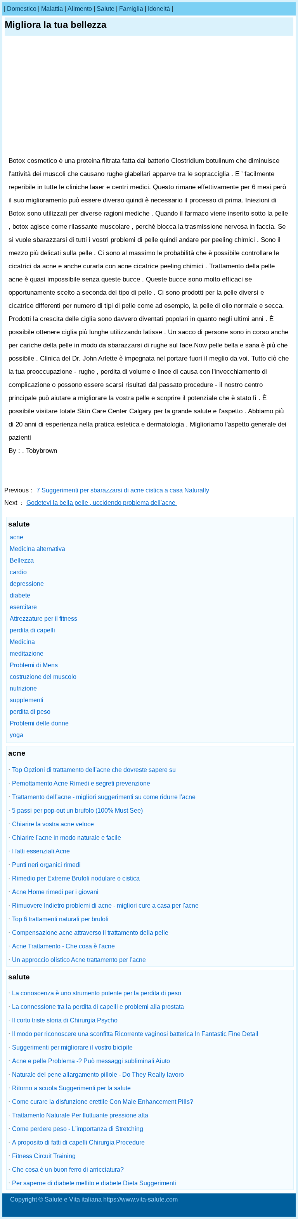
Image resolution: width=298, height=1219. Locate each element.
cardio (18, 572)
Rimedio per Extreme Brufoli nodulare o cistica (76, 878)
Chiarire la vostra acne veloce (53, 824)
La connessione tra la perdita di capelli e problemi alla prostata (98, 1006)
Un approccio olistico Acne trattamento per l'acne (79, 960)
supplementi (26, 700)
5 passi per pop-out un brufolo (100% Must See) (77, 810)
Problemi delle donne (39, 723)
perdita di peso (30, 711)
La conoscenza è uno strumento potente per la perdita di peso (96, 993)
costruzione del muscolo (43, 676)
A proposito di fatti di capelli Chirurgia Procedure (78, 1142)
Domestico (21, 8)
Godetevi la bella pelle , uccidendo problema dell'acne (101, 502)
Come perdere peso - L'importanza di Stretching (77, 1129)
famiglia (131, 8)
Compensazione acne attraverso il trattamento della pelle (90, 932)
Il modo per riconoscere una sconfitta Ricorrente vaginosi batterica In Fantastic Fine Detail (135, 1034)
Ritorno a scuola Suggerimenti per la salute (71, 1088)
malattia (52, 8)
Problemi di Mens (34, 665)
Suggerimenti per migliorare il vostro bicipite (72, 1047)
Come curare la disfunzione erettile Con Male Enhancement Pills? (102, 1101)
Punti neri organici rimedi (46, 865)
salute (105, 8)
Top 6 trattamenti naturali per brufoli (60, 919)
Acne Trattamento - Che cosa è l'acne (63, 946)
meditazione (26, 653)
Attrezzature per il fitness (43, 618)
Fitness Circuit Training (44, 1156)
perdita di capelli (32, 630)
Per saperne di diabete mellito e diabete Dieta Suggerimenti (94, 1183)
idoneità (159, 8)
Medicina (22, 642)
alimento (80, 8)
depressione (27, 583)
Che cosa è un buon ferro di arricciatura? (68, 1169)
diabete (20, 595)
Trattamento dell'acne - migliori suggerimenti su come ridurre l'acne (104, 797)
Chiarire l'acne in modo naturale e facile (66, 837)
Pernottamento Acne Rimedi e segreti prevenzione (81, 783)
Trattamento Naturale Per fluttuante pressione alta (80, 1115)
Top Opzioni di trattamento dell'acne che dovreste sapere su (94, 770)
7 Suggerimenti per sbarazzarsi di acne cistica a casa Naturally (123, 490)
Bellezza (22, 560)
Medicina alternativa (37, 549)
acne (16, 537)
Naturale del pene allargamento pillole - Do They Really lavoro (98, 1074)
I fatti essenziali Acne (41, 851)
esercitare (23, 607)
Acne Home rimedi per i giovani (55, 892)
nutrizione (23, 688)
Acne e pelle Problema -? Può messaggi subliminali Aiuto (91, 1061)
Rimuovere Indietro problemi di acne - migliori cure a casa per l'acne (105, 905)
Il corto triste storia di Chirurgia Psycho (65, 1020)
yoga (16, 735)
